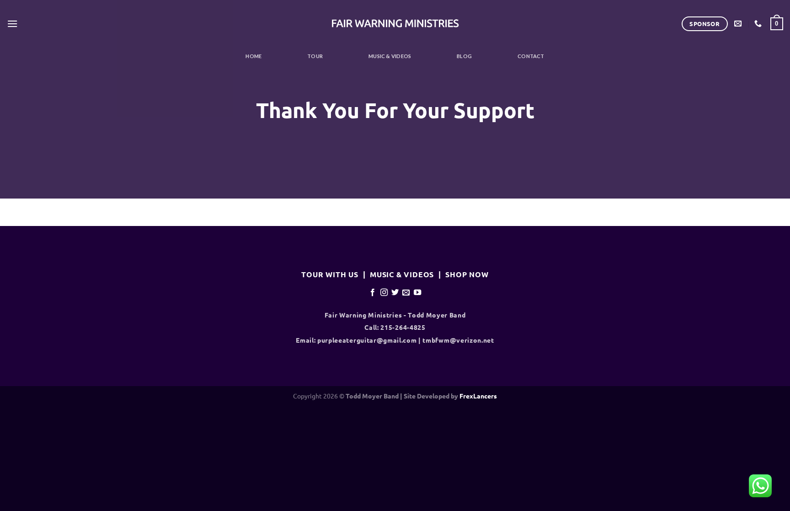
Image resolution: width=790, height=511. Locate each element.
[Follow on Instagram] (383, 292)
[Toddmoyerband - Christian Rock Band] (395, 24)
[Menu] (12, 23)
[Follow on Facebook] (372, 292)
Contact (531, 56)
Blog (464, 56)
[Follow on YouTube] (417, 292)
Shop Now (466, 274)
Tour (315, 56)
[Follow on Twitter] (395, 292)
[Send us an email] (406, 292)
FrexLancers (478, 396)
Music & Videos (389, 56)
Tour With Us (329, 274)
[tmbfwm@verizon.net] (739, 23)
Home (254, 56)
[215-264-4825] (759, 23)
